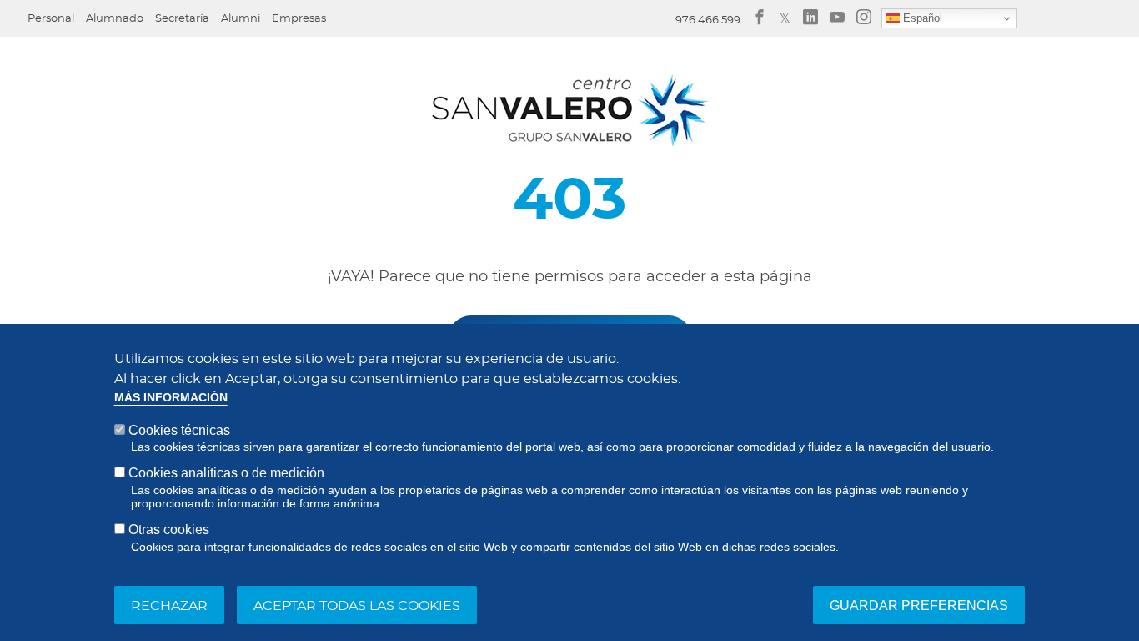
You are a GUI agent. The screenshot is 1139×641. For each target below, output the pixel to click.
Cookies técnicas (179, 430)
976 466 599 (707, 20)
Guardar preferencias (919, 605)
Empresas (299, 18)
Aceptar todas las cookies (356, 605)
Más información (171, 397)
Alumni (240, 18)
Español (921, 18)
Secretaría (182, 18)
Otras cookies (168, 529)
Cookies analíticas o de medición (226, 473)
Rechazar (169, 605)
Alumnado (114, 18)
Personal (51, 18)
